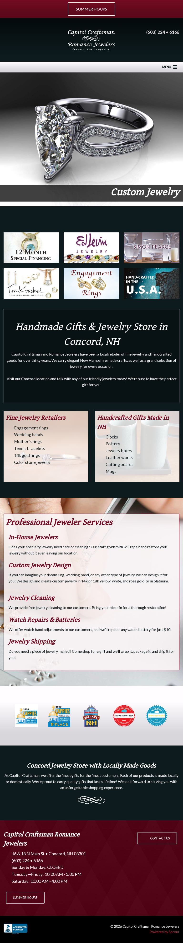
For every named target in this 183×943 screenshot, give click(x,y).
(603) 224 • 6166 (162, 32)
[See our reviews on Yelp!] (36, 33)
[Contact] (8, 46)
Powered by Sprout (164, 932)
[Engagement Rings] (91, 283)
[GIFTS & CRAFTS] (151, 283)
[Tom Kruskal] (31, 283)
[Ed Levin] (91, 247)
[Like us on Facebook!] (8, 33)
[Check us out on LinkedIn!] (27, 33)
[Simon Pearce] (151, 247)
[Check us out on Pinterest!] (17, 33)
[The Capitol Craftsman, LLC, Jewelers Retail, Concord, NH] (15, 929)
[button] (157, 838)
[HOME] (91, 39)
